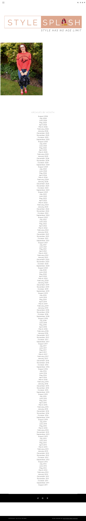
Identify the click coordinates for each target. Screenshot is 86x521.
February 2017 (43, 356)
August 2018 (43, 318)
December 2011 (43, 476)
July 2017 (43, 346)
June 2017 (43, 348)
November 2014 (43, 413)
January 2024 (43, 182)
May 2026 (43, 123)
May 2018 (43, 325)
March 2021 (43, 253)
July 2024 (43, 169)
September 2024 (43, 165)
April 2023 (43, 201)
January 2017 (43, 358)
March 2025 (43, 152)
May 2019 (43, 300)
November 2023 (43, 186)
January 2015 (43, 409)
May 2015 (43, 401)
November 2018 (43, 312)
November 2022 (43, 211)
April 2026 (43, 125)
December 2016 (43, 361)
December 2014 (43, 411)
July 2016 (43, 371)
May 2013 (43, 443)
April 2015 (43, 403)
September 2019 (43, 291)
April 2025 (43, 150)
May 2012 (43, 468)
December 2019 (43, 285)
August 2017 (43, 344)
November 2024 (43, 161)
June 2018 (43, 323)
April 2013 (43, 445)
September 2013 (43, 434)
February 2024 (43, 179)
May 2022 (43, 224)
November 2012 (43, 455)
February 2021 (43, 255)
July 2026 (43, 118)
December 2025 (43, 133)
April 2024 (43, 175)
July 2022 (43, 219)
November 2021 (43, 236)
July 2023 (43, 194)
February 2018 (43, 331)
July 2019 (43, 295)
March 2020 (43, 278)
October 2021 (43, 238)
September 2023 (43, 190)
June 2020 (43, 272)
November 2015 (43, 388)
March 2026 (43, 127)
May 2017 (43, 350)
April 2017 (43, 352)
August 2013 (43, 436)
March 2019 (43, 304)
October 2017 (43, 340)
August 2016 (43, 369)
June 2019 (43, 297)
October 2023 (43, 188)
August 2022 (43, 217)
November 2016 (43, 363)
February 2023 (43, 205)
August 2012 (43, 462)
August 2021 (43, 243)
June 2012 (43, 466)
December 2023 (43, 184)
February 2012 (43, 472)
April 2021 (43, 251)
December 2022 (43, 209)
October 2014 (43, 415)
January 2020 (43, 283)
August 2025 (43, 142)
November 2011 (43, 479)
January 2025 (43, 156)
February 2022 (43, 230)
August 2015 (43, 394)
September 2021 (43, 241)
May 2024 (43, 173)
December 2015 (43, 386)
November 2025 (43, 135)
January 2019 (43, 308)
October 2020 (43, 264)
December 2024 (43, 158)
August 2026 (43, 116)
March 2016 (43, 380)
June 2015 (43, 398)
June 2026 (43, 121)
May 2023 (43, 198)
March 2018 (43, 329)
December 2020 (43, 259)
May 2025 (43, 148)
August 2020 (43, 268)
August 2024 (43, 167)
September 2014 (43, 417)
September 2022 (43, 215)
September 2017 (43, 342)
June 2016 (43, 373)
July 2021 (43, 245)
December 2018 (43, 310)
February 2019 (43, 306)
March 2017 (43, 354)
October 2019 (43, 289)
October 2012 (43, 457)
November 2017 (43, 337)
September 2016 (43, 367)
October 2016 (43, 365)
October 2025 (43, 137)
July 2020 (43, 270)
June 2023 (43, 196)
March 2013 (43, 447)
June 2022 (43, 222)
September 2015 (43, 392)
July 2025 (43, 144)
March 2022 (43, 228)
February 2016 (43, 382)
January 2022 (43, 232)
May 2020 (43, 274)
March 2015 (43, 405)
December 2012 (43, 453)
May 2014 (43, 426)
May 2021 (43, 249)
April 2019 (43, 302)
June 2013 (43, 441)
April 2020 (43, 276)
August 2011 (43, 485)
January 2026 (43, 131)
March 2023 (43, 203)
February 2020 (43, 281)
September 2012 (43, 460)
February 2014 (43, 430)
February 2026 (43, 129)
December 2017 (43, 335)
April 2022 (43, 226)
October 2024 (43, 163)
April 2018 (43, 327)
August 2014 (43, 420)
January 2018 (43, 333)
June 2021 (43, 247)
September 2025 (43, 139)
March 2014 (43, 428)
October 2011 (43, 481)
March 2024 (43, 177)
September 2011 (43, 483)
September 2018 (43, 316)
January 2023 (43, 207)
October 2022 (43, 213)
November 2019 (43, 287)
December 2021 (43, 234)
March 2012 (43, 470)
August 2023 (43, 192)
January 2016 (43, 384)
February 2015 (43, 407)
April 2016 (43, 377)
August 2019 (43, 293)
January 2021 (43, 257)
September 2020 (43, 266)
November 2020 (43, 262)
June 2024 (43, 171)
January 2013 (43, 451)
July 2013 (43, 439)
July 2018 (43, 321)
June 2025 (43, 146)
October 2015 (43, 390)
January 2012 (43, 474)
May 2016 (43, 375)
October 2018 (43, 314)
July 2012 (43, 464)
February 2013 (43, 449)
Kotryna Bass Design (70, 518)
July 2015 (43, 396)
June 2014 (43, 424)
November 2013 (43, 432)
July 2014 (43, 422)
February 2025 (43, 154)
